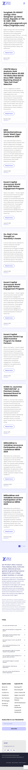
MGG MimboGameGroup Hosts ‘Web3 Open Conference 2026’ (13, 133)
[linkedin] (14, 750)
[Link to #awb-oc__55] (24, 3)
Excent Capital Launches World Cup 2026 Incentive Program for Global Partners (13, 338)
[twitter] (8, 750)
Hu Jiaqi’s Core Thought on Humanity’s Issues (12, 236)
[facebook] (5, 750)
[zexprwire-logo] (7, 1)
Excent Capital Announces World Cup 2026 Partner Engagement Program (14, 185)
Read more (9, 53)
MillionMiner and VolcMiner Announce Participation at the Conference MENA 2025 (13, 499)
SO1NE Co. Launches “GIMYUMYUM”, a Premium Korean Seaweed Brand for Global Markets (13, 391)
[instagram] (11, 750)
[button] (14, 625)
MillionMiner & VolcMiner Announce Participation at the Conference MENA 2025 (13, 447)
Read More (6, 59)
